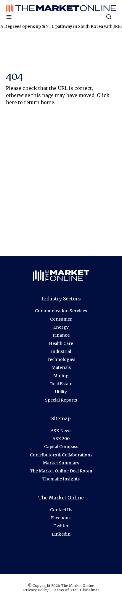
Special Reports (61, 400)
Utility (61, 391)
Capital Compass (61, 446)
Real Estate (61, 383)
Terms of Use (64, 590)
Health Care (61, 343)
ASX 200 (61, 438)
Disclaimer (89, 590)
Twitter (61, 525)
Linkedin (61, 534)
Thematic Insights (61, 479)
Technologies (61, 359)
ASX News (61, 430)
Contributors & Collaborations (61, 455)
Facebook (61, 517)
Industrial (61, 351)
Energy (61, 327)
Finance (61, 335)
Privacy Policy (36, 590)
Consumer (61, 319)
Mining (61, 375)
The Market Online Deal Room (61, 471)
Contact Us (61, 509)
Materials (61, 367)
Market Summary (61, 463)
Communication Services (61, 310)
